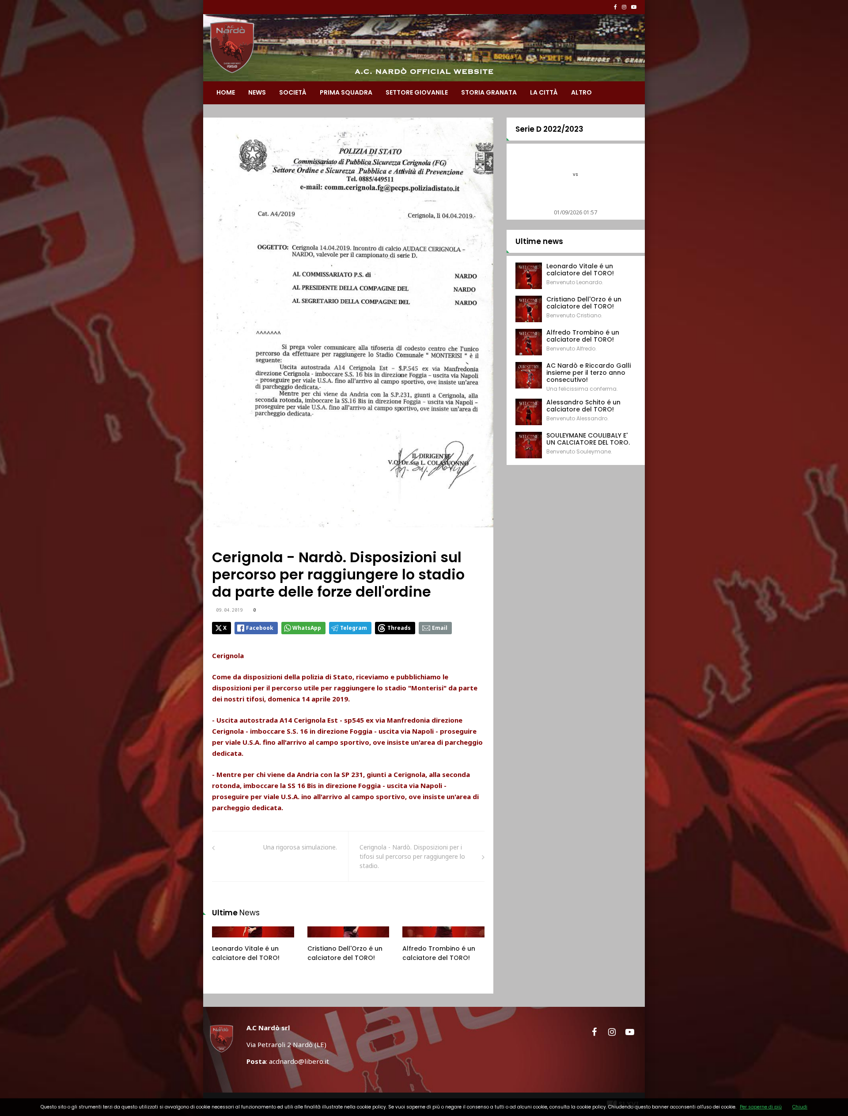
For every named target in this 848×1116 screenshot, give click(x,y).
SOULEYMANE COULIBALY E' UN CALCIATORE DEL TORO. (588, 439)
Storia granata (489, 92)
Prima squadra (346, 92)
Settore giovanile (417, 92)
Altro (581, 92)
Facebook (259, 628)
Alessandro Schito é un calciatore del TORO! (583, 406)
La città (544, 92)
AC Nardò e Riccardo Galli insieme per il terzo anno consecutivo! (588, 372)
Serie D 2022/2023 (549, 129)
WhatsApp (306, 628)
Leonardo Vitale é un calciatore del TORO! (246, 953)
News (257, 92)
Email (439, 628)
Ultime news (539, 241)
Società (293, 92)
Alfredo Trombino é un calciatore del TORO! (438, 953)
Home (225, 92)
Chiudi (799, 1107)
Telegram (353, 628)
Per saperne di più (761, 1107)
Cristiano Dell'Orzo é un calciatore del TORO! (344, 953)
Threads (399, 628)
